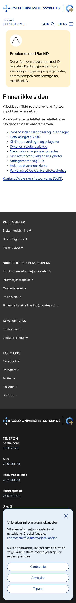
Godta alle (38, 566)
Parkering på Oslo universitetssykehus (38, 170)
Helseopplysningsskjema (28, 165)
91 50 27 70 (11, 448)
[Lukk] (66, 516)
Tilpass (38, 588)
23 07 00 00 (12, 496)
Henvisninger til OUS (25, 137)
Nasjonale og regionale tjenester (34, 151)
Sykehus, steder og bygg (28, 146)
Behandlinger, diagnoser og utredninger (39, 132)
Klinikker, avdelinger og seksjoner (34, 141)
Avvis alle (38, 577)
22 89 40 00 (11, 464)
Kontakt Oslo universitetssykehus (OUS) (32, 178)
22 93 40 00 (11, 480)
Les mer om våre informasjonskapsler (32, 538)
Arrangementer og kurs (27, 161)
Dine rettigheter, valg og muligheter (36, 156)
